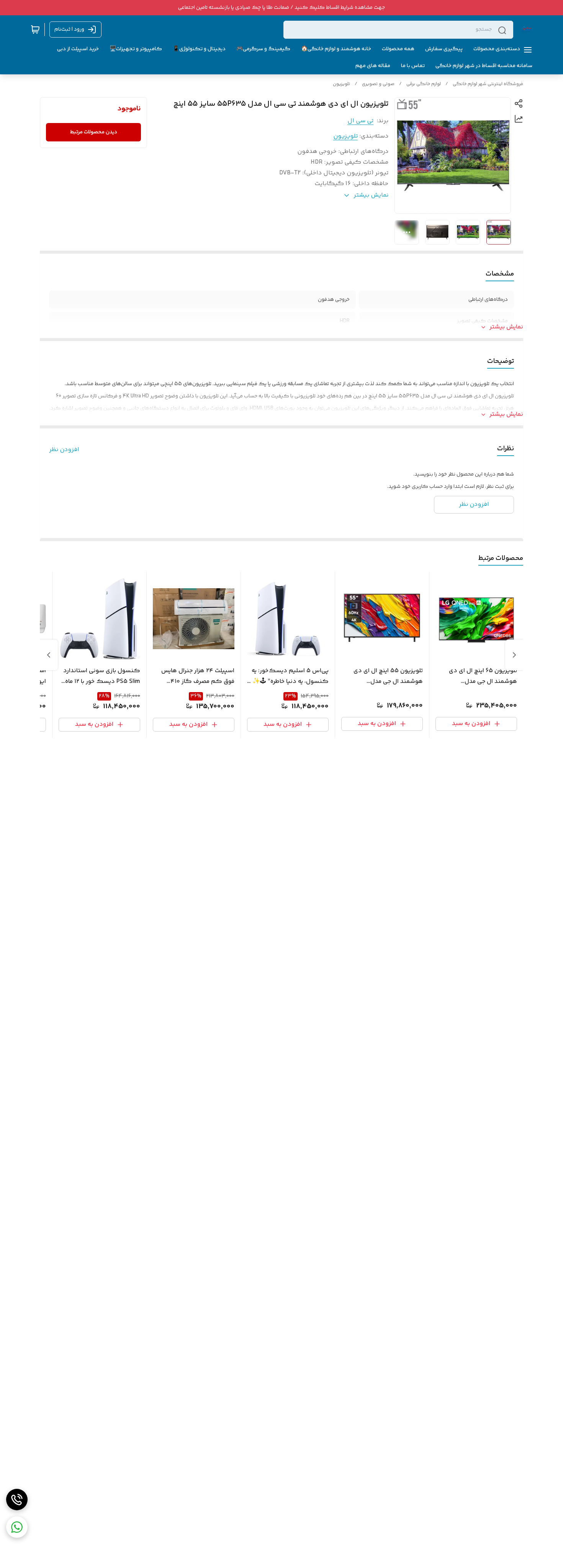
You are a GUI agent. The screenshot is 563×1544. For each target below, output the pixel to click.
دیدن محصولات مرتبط (93, 132)
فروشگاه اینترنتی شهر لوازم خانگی (488, 84)
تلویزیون (341, 84)
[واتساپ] (17, 1527)
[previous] (514, 655)
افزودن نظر (64, 450)
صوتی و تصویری (378, 84)
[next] (48, 655)
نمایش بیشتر (506, 327)
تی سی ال (360, 121)
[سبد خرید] (35, 29)
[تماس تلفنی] (17, 1499)
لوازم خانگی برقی (423, 84)
